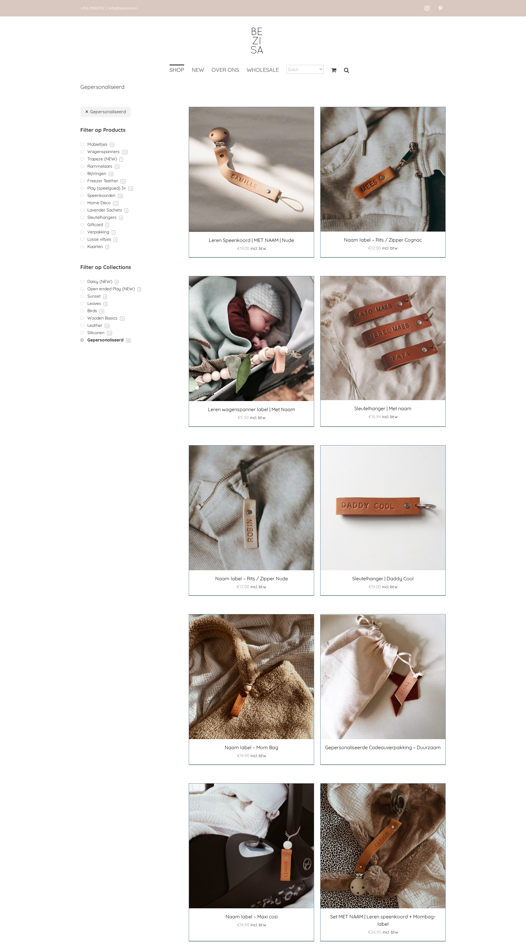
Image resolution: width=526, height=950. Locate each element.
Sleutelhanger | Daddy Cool (383, 578)
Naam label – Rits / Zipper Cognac (383, 240)
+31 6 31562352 (92, 8)
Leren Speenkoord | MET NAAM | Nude (251, 240)
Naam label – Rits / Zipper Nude (251, 578)
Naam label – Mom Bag (251, 747)
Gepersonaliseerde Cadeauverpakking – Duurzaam (383, 747)
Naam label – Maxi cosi (252, 916)
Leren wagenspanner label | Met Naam (251, 409)
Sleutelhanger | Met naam (383, 408)
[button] (346, 71)
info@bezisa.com (123, 8)
